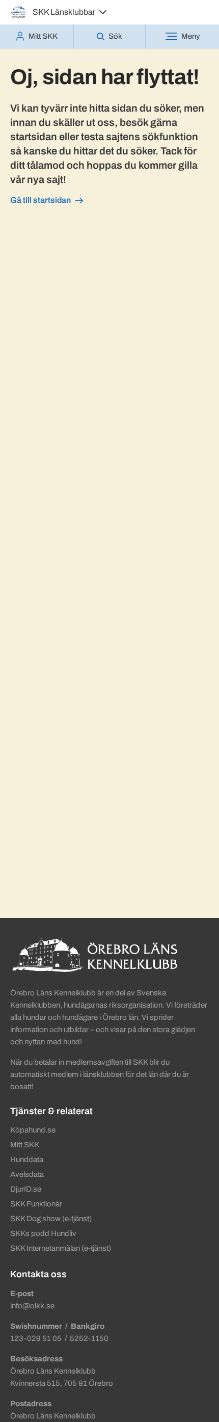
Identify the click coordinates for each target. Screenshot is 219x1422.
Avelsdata (27, 1174)
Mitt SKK (24, 1145)
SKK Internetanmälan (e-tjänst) (60, 1248)
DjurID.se (25, 1189)
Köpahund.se (33, 1130)
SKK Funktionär (36, 1204)
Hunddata (26, 1159)
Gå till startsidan (40, 200)
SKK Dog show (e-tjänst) (51, 1219)
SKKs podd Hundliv (43, 1233)
